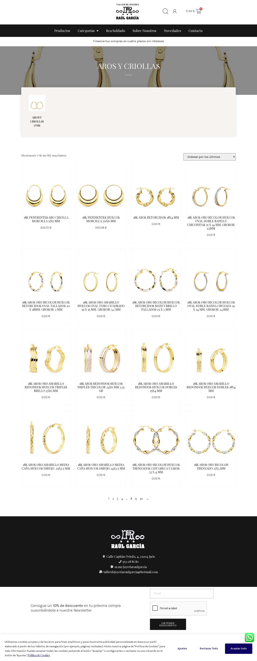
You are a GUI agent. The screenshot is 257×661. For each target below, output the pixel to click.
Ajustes (182, 648)
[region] (128, 647)
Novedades (172, 30)
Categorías (86, 30)
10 (141, 499)
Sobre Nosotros (144, 30)
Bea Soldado (115, 30)
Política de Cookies (39, 655)
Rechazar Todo (209, 648)
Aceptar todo (239, 648)
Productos (62, 30)
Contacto (196, 30)
